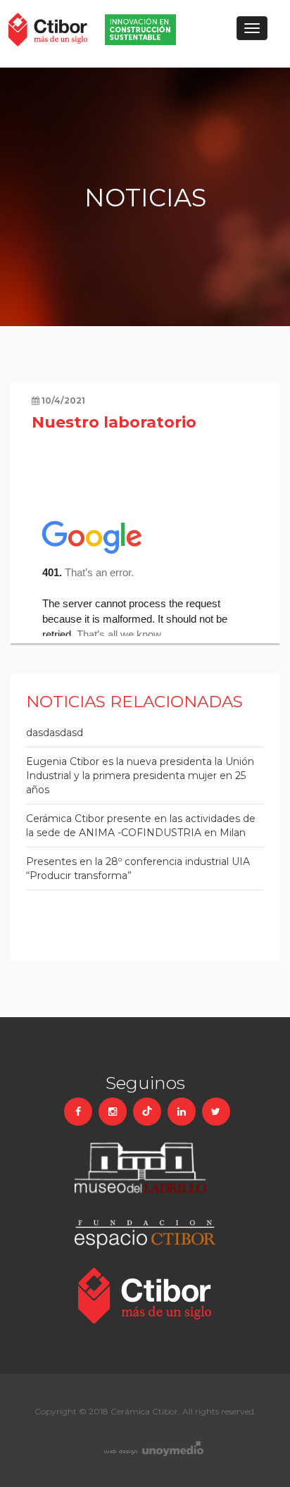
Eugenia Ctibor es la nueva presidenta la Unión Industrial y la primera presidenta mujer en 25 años (140, 775)
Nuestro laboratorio (114, 422)
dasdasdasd (54, 732)
